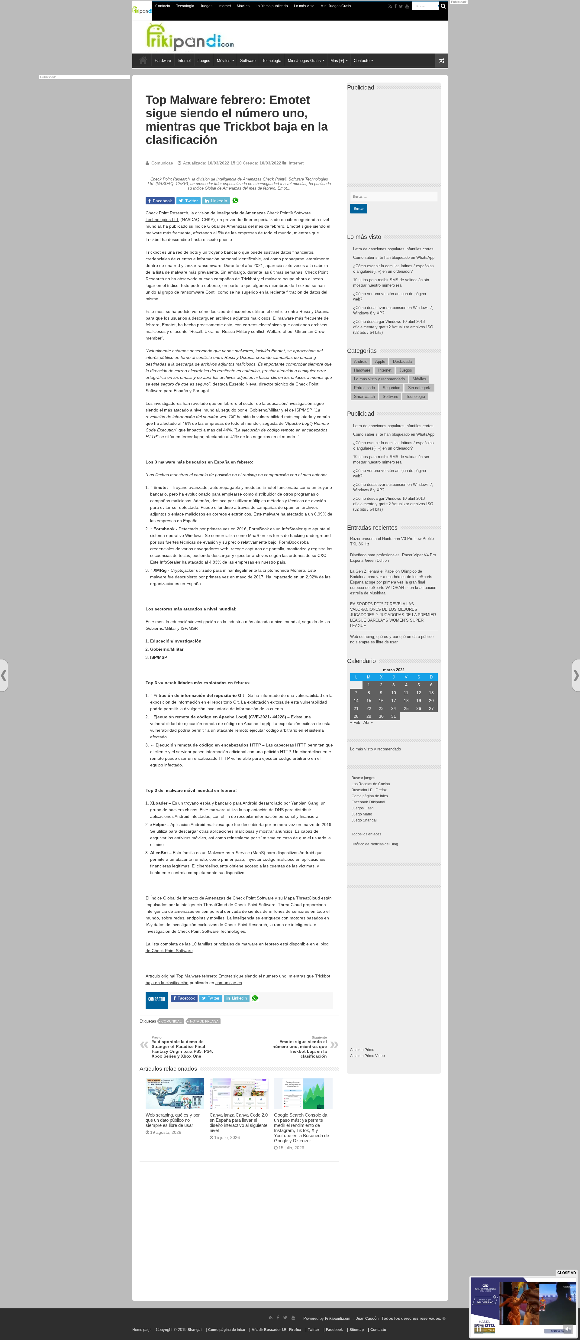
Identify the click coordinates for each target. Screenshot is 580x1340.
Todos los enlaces (366, 834)
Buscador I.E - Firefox (369, 790)
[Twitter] (401, 6)
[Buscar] (443, 6)
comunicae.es (228, 982)
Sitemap (357, 1330)
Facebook (334, 1330)
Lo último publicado (272, 6)
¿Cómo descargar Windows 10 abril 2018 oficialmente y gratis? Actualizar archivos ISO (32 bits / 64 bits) (393, 327)
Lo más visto (304, 6)
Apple (380, 361)
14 (356, 700)
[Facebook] (395, 6)
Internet (224, 6)
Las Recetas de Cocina (371, 784)
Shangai (194, 1330)
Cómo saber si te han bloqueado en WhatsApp (393, 257)
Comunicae (162, 163)
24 (393, 708)
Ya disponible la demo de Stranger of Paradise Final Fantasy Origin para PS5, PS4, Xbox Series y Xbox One (182, 1047)
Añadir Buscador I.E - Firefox (276, 1330)
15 (368, 700)
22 (368, 708)
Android (360, 361)
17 (393, 700)
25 (406, 708)
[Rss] (390, 6)
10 (393, 692)
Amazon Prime (362, 1050)
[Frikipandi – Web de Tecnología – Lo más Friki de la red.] (202, 36)
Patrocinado (364, 387)
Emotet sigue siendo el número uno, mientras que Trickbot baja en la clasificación (299, 1047)
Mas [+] (337, 60)
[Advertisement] (239, 1233)
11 (406, 692)
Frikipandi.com (337, 1318)
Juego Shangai (364, 820)
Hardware (163, 60)
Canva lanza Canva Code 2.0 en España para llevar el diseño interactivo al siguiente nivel (239, 1122)
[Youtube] (407, 6)
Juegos (206, 6)
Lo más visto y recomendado (379, 379)
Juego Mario (362, 814)
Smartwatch (364, 396)
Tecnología (185, 6)
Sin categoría (419, 387)
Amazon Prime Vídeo (367, 1056)
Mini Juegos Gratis (336, 6)
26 (418, 708)
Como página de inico (370, 796)
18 (406, 700)
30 (381, 716)
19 (418, 700)
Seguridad (391, 387)
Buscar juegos (363, 778)
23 (381, 708)
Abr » (368, 722)
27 (431, 708)
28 (356, 716)
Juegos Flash (363, 808)
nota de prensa (204, 1021)
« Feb (355, 722)
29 (368, 716)
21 (356, 708)
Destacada (402, 361)
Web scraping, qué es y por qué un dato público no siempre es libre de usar (173, 1120)
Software (248, 60)
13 (431, 692)
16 (381, 700)
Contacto (162, 6)
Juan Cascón (367, 1318)
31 (393, 716)
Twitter (313, 1330)
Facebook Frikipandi (368, 802)
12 (418, 692)
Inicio (143, 60)
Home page (142, 1330)
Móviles (243, 6)
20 (431, 700)
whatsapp (235, 200)
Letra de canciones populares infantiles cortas (393, 249)
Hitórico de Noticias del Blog (375, 844)
